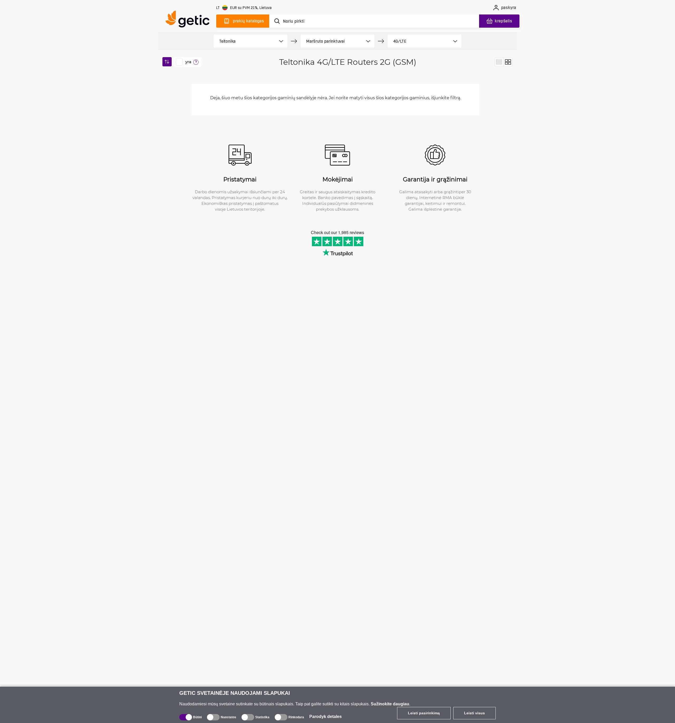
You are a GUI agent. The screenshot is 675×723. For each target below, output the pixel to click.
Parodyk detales (325, 716)
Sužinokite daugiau (390, 704)
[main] (189, 20)
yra (188, 62)
